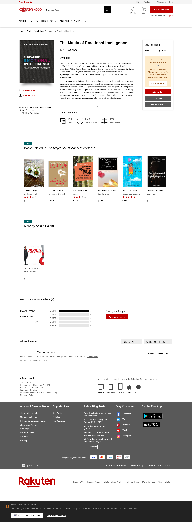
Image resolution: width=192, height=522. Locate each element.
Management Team (28, 417)
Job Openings (59, 421)
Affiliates (56, 417)
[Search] (107, 9)
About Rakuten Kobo (29, 413)
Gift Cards (161, 2)
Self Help (30, 110)
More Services (148, 482)
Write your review (117, 317)
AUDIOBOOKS (45, 21)
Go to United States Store (29, 515)
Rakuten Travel (132, 482)
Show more (92, 356)
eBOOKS (24, 21)
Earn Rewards (25, 2)
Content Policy (164, 466)
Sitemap (23, 440)
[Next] (172, 181)
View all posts (91, 447)
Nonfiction (33, 107)
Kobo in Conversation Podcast (33, 421)
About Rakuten (164, 482)
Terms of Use (135, 466)
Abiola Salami (70, 50)
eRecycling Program (29, 425)
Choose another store (56, 515)
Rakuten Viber (93, 482)
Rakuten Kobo (30, 9)
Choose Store (157, 83)
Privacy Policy (149, 466)
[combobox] (131, 341)
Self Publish (58, 413)
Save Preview (29, 95)
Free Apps (24, 429)
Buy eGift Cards (27, 433)
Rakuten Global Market (113, 482)
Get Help (24, 436)
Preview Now (29, 90)
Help (171, 2)
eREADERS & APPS (72, 21)
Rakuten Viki (78, 482)
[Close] (186, 504)
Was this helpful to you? (158, 353)
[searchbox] (78, 9)
